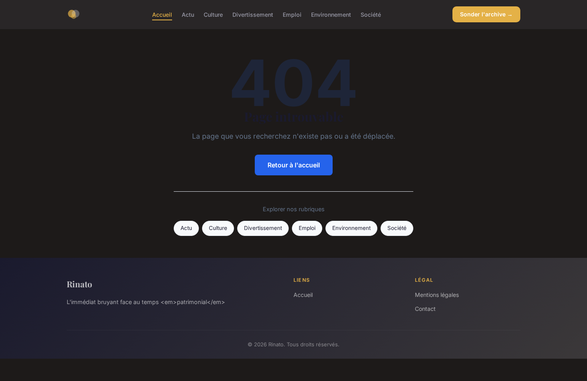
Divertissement (252, 14)
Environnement (331, 14)
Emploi (292, 14)
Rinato (79, 283)
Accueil (162, 14)
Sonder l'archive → (486, 14)
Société (371, 14)
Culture (213, 14)
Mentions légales (437, 294)
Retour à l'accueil (294, 165)
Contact (425, 308)
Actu (188, 14)
